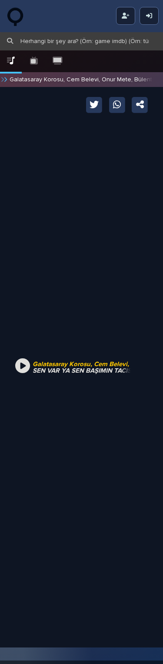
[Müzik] (11, 61)
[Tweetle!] (94, 104)
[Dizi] (34, 61)
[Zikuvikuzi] (21, 16)
